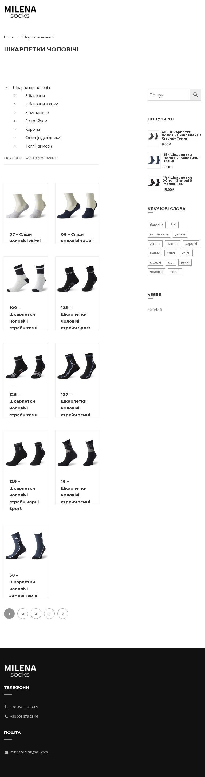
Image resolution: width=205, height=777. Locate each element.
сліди (186, 253)
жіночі (155, 243)
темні (185, 262)
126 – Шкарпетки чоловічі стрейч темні (23, 405)
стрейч (155, 262)
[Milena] (20, 14)
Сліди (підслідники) (43, 137)
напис (155, 253)
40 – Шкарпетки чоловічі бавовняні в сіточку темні (181, 135)
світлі (171, 253)
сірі (171, 262)
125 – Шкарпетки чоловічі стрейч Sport (75, 318)
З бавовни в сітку (41, 103)
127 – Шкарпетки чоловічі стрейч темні (75, 405)
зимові (172, 243)
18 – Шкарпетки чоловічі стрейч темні (75, 491)
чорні (174, 271)
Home (8, 37)
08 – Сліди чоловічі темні (76, 238)
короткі (191, 243)
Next (62, 613)
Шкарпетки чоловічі (32, 87)
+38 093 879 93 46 (24, 716)
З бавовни (35, 95)
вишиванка (159, 234)
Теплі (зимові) (38, 146)
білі (173, 225)
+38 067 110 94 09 (24, 707)
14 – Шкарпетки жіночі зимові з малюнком (177, 180)
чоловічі (156, 271)
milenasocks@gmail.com (29, 752)
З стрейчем (36, 120)
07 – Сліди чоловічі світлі (25, 238)
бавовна (156, 225)
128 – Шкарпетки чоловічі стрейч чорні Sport (24, 495)
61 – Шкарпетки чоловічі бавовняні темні (182, 158)
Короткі (32, 129)
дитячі (180, 234)
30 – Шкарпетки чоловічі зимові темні (23, 585)
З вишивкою (37, 112)
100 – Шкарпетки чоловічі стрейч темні (23, 318)
